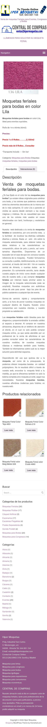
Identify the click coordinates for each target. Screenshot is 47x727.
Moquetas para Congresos (13, 536)
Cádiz (4, 588)
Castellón (6, 592)
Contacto (6, 596)
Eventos (5, 599)
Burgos (5, 580)
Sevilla (5, 615)
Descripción (11, 169)
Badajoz (6, 572)
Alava (4, 549)
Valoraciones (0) (27, 169)
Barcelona (6, 576)
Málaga (5, 607)
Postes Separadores (11, 525)
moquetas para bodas (28, 161)
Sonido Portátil (8, 529)
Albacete (6, 553)
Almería (5, 561)
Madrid (5, 603)
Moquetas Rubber (10, 510)
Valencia (6, 619)
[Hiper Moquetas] (23, 15)
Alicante (5, 557)
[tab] (11, 169)
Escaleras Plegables (11, 521)
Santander (6, 611)
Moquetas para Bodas (21, 157)
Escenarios (7, 518)
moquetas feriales (10, 161)
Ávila (4, 568)
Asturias (5, 565)
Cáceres (6, 584)
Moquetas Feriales (10, 506)
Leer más (8, 430)
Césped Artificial (9, 514)
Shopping (9, 723)
